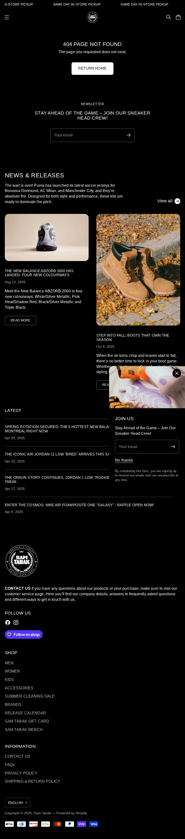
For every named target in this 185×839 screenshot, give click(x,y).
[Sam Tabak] (92, 17)
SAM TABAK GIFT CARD (27, 721)
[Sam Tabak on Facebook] (8, 622)
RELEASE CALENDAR (25, 713)
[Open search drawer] (168, 17)
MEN (9, 663)
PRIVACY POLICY (21, 773)
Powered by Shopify (71, 813)
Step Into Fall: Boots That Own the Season (132, 337)
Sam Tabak (42, 813)
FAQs (9, 764)
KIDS (9, 679)
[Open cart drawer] (178, 17)
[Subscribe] (173, 447)
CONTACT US (17, 756)
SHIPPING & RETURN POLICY (32, 781)
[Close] (176, 373)
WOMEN (12, 671)
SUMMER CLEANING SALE (30, 696)
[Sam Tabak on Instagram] (16, 622)
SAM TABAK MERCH (24, 729)
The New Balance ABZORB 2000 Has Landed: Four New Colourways (39, 273)
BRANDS (13, 704)
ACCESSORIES (19, 688)
